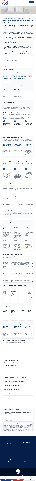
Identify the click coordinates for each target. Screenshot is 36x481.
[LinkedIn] (18, 473)
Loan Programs (26, 455)
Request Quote (6, 479)
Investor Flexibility (23, 76)
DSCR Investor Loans (18, 344)
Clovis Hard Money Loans (6, 356)
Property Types (30, 76)
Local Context (13, 76)
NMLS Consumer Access (9, 450)
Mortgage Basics (26, 459)
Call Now (30, 479)
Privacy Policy (9, 457)
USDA (33, 281)
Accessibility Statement (9, 459)
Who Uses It (18, 76)
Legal (9, 455)
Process (15, 78)
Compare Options (5, 78)
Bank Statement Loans (28, 344)
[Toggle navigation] (33, 2)
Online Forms (26, 461)
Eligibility (11, 78)
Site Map (9, 461)
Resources (19, 78)
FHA (33, 280)
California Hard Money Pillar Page (7, 345)
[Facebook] (17, 473)
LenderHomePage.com (21, 475)
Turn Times (7, 76)
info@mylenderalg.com (26, 442)
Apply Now (18, 479)
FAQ (22, 78)
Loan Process (26, 457)
